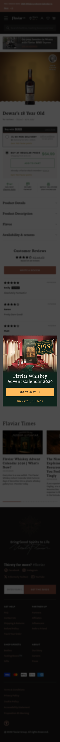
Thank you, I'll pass (30, 401)
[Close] (52, 340)
